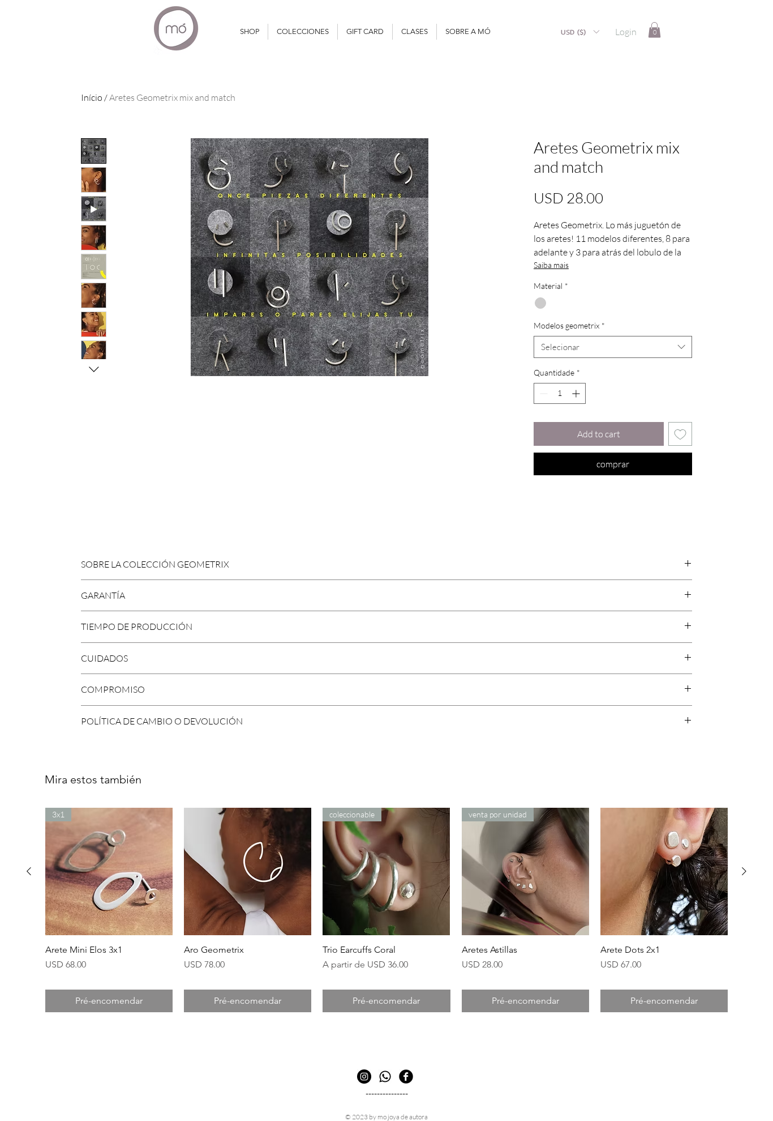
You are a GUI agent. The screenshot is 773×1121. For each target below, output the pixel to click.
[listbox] (579, 31)
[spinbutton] (559, 393)
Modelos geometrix (569, 325)
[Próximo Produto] (744, 871)
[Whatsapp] (385, 1076)
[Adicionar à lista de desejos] (680, 434)
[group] (386, 910)
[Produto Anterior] (29, 871)
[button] (579, 31)
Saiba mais (551, 265)
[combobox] (613, 347)
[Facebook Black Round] (406, 1076)
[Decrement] (542, 393)
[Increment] (577, 393)
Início (91, 97)
